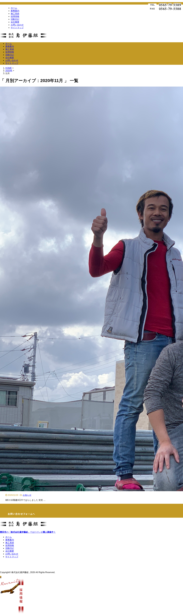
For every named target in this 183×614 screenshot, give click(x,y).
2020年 (8, 70)
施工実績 (15, 13)
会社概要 (15, 22)
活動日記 (15, 19)
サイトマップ (17, 27)
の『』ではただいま (28, 532)
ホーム (14, 8)
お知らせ (27, 495)
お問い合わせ (17, 25)
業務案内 (15, 11)
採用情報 (15, 16)
